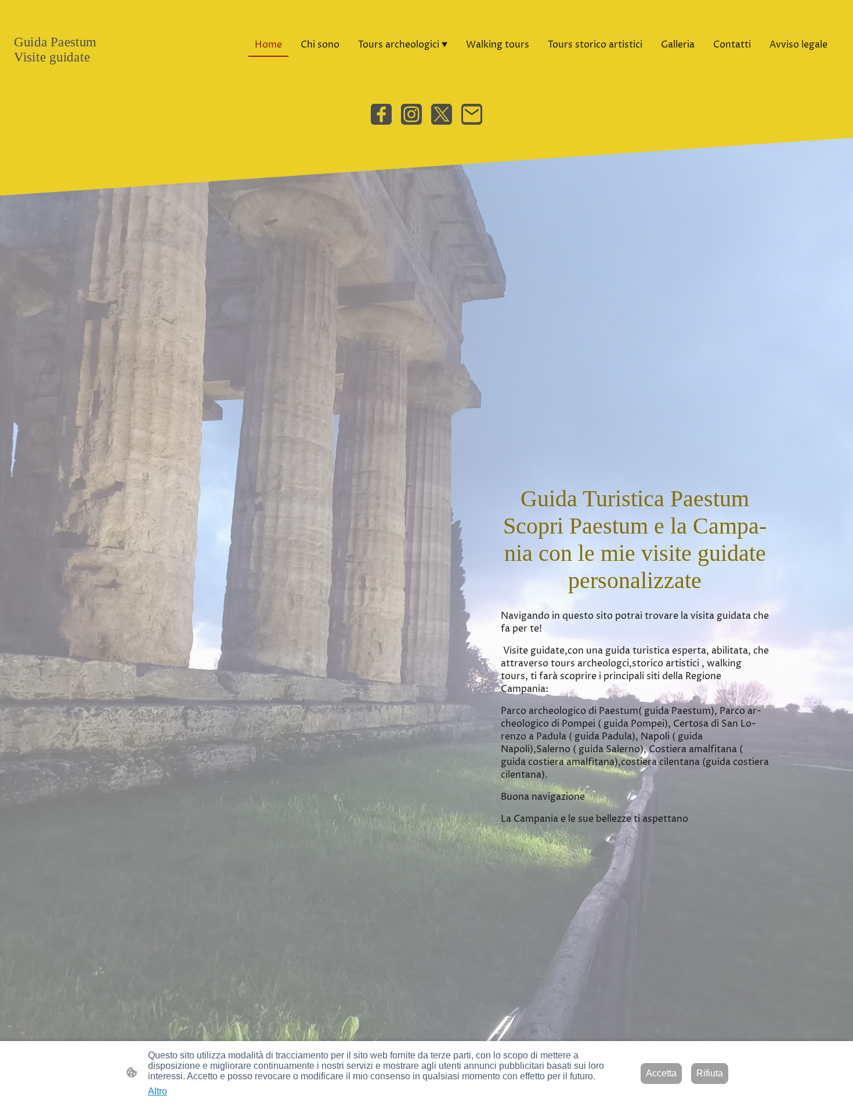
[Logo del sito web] (79, 75)
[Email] (471, 114)
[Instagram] (411, 114)
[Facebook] (381, 114)
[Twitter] (441, 114)
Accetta (661, 1073)
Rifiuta (709, 1073)
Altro (157, 1091)
